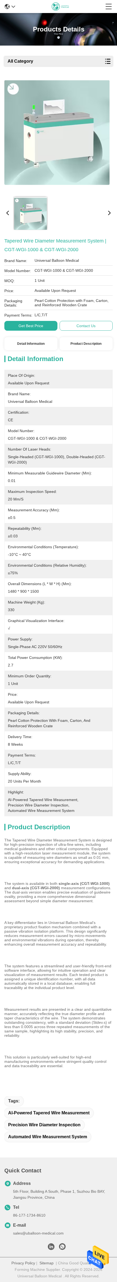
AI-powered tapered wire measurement (49, 1113)
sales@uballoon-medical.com (38, 1233)
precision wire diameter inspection (44, 1124)
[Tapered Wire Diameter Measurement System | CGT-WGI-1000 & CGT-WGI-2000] (57, 136)
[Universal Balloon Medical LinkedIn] (51, 1248)
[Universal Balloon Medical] (60, 6)
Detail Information (31, 344)
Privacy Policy (23, 1263)
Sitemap (46, 1263)
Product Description (85, 344)
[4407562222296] (62, 1248)
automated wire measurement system (47, 1136)
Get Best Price (31, 326)
